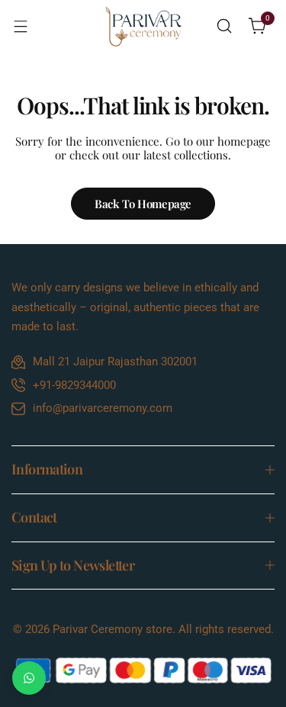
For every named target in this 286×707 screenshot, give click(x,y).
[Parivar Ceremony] (143, 26)
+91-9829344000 (74, 385)
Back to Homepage (143, 203)
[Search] (224, 26)
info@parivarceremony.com (102, 408)
